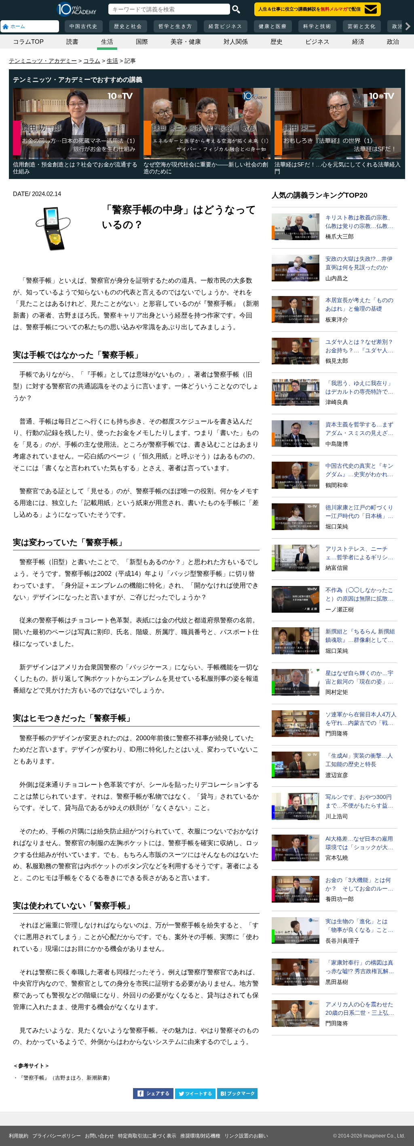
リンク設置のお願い (246, 1136)
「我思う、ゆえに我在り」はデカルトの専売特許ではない (359, 388)
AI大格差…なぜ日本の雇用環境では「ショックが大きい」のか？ (359, 843)
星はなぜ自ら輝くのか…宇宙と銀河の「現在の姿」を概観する (359, 678)
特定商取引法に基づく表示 (147, 1136)
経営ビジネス (226, 26)
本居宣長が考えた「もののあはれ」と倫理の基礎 (359, 304)
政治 (393, 41)
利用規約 (18, 1136)
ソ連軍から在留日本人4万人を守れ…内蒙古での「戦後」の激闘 (361, 719)
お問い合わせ (99, 1136)
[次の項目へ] (408, 26)
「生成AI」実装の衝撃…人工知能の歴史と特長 (359, 759)
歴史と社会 (128, 26)
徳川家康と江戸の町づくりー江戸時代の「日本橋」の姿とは (359, 512)
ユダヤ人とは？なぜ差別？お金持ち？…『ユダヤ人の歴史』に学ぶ (359, 347)
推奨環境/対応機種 (200, 1136)
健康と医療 (273, 26)
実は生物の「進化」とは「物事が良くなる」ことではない (359, 926)
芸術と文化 (362, 26)
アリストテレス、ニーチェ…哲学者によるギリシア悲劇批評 (359, 553)
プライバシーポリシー (56, 1136)
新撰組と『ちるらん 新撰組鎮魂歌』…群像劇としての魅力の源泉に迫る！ (360, 636)
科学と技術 (317, 26)
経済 (358, 41)
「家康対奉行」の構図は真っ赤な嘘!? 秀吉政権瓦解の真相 (359, 967)
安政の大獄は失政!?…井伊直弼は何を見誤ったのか (359, 263)
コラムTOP (28, 41)
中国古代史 (84, 26)
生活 (107, 41)
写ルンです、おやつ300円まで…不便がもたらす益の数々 (359, 802)
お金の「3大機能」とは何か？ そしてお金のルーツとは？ (359, 885)
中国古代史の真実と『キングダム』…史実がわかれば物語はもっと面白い (359, 470)
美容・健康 (186, 41)
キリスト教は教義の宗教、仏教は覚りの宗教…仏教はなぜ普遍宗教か (359, 222)
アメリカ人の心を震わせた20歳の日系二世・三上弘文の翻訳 (359, 1009)
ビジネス (317, 41)
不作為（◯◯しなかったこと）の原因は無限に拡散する (359, 595)
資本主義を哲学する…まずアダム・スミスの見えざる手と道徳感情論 (359, 429)
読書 (72, 41)
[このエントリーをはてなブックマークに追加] (237, 1094)
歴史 (276, 41)
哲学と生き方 (175, 26)
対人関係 (236, 41)
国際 (142, 41)
